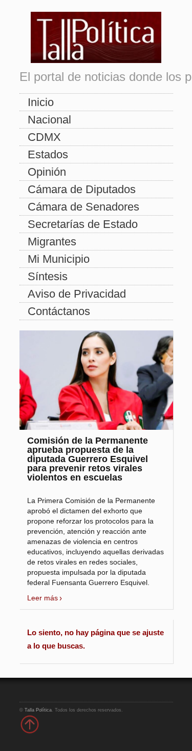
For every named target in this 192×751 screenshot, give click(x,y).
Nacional (49, 119)
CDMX (44, 137)
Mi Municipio (59, 259)
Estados (48, 154)
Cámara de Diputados (82, 189)
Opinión (47, 171)
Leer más (42, 598)
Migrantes (52, 241)
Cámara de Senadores (83, 206)
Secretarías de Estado (83, 224)
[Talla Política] (96, 35)
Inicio (41, 102)
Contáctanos (59, 311)
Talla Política (38, 710)
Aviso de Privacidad (77, 293)
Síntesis (48, 276)
